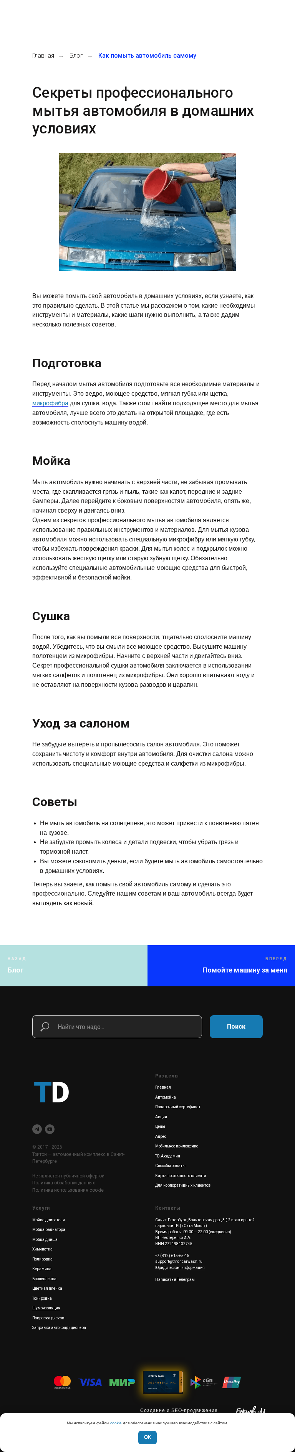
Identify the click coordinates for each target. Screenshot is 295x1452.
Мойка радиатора (48, 1229)
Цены (160, 1126)
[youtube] (50, 1129)
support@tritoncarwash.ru (178, 1261)
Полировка (42, 1259)
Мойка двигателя (48, 1220)
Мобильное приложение (176, 1146)
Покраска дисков (48, 1318)
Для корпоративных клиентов (182, 1185)
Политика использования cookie (68, 1190)
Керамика (41, 1269)
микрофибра (50, 403)
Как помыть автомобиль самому (147, 55)
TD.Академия (167, 1156)
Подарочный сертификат (178, 1107)
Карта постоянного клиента (180, 1176)
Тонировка (42, 1298)
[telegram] (37, 1129)
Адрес (160, 1136)
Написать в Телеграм (175, 1279)
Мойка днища (45, 1239)
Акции (161, 1117)
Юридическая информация (180, 1268)
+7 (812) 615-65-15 (172, 1256)
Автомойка (165, 1097)
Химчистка (42, 1249)
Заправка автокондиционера (59, 1327)
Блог (76, 55)
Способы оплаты (170, 1166)
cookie (116, 1423)
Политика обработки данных (63, 1183)
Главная (43, 55)
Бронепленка (44, 1279)
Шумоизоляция (46, 1308)
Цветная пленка (47, 1288)
